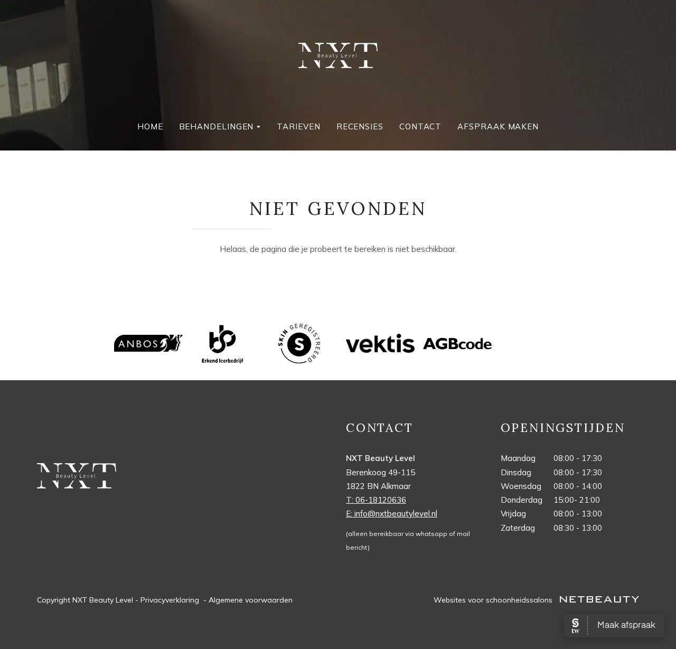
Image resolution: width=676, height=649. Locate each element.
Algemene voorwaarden (251, 600)
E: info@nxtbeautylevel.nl (391, 514)
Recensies (359, 126)
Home (150, 126)
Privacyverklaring (169, 600)
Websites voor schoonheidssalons (494, 600)
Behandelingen (216, 126)
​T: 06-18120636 (376, 500)
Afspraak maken (498, 126)
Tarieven (298, 126)
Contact (420, 126)
